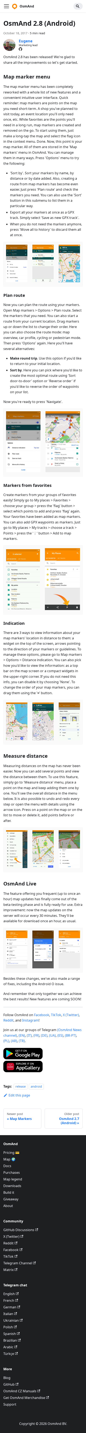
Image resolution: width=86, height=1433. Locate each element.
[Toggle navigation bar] (6, 6)
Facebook (41, 1015)
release (20, 1086)
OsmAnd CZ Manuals (19, 1391)
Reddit (8, 1020)
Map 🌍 (9, 1159)
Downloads (12, 1186)
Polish (8, 1327)
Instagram (30, 1020)
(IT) (29, 1035)
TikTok (56, 1015)
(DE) (44, 1035)
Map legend (12, 1179)
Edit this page (19, 1095)
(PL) (6, 1041)
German (9, 1307)
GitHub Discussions (18, 1230)
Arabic (8, 1347)
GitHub (9, 1384)
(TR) (22, 1041)
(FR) (36, 1035)
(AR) (14, 1041)
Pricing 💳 (11, 1152)
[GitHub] (20, 49)
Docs (7, 1166)
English (9, 1294)
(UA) (52, 1035)
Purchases (11, 1172)
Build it (8, 1192)
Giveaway (10, 1199)
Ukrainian (11, 1320)
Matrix (8, 1269)
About (8, 1205)
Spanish (9, 1333)
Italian (8, 1313)
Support (9, 1404)
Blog (6, 1377)
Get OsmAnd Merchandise (24, 1397)
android (36, 1086)
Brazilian (10, 1340)
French (8, 1300)
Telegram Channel (17, 1263)
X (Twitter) (71, 1015)
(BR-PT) (70, 1035)
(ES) (60, 1035)
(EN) (22, 1035)
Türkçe (8, 1353)
